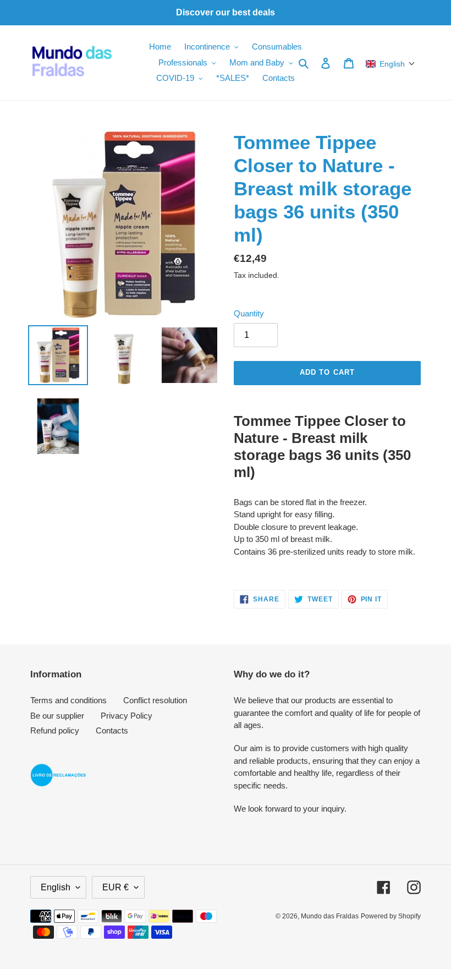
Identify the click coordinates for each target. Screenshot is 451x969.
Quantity (249, 313)
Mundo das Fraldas (330, 916)
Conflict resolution (155, 700)
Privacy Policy (126, 715)
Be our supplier (57, 715)
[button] (390, 63)
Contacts (112, 730)
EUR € (115, 887)
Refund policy (54, 730)
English (55, 887)
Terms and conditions (68, 700)
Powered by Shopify (391, 916)
